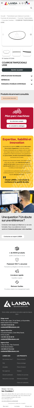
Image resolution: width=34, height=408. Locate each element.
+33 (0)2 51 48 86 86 (7, 325)
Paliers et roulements (22, 382)
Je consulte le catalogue (17, 126)
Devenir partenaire (8, 374)
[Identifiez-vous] (20, 3)
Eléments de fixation (22, 378)
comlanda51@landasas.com (10, 339)
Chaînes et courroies (22, 374)
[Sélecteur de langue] (28, 3)
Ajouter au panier (17, 70)
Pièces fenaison (21, 367)
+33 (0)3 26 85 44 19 (7, 337)
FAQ (4, 363)
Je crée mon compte (16, 121)
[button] (31, 34)
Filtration (19, 371)
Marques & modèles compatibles (13, 84)
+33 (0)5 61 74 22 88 (7, 349)
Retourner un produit (8, 378)
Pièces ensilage (21, 363)
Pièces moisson (21, 359)
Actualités (5, 367)
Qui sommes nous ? (8, 359)
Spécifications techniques (11, 76)
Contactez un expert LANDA (13, 236)
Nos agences (6, 371)
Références (5, 80)
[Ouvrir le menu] (2, 3)
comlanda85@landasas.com (10, 327)
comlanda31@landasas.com (10, 351)
